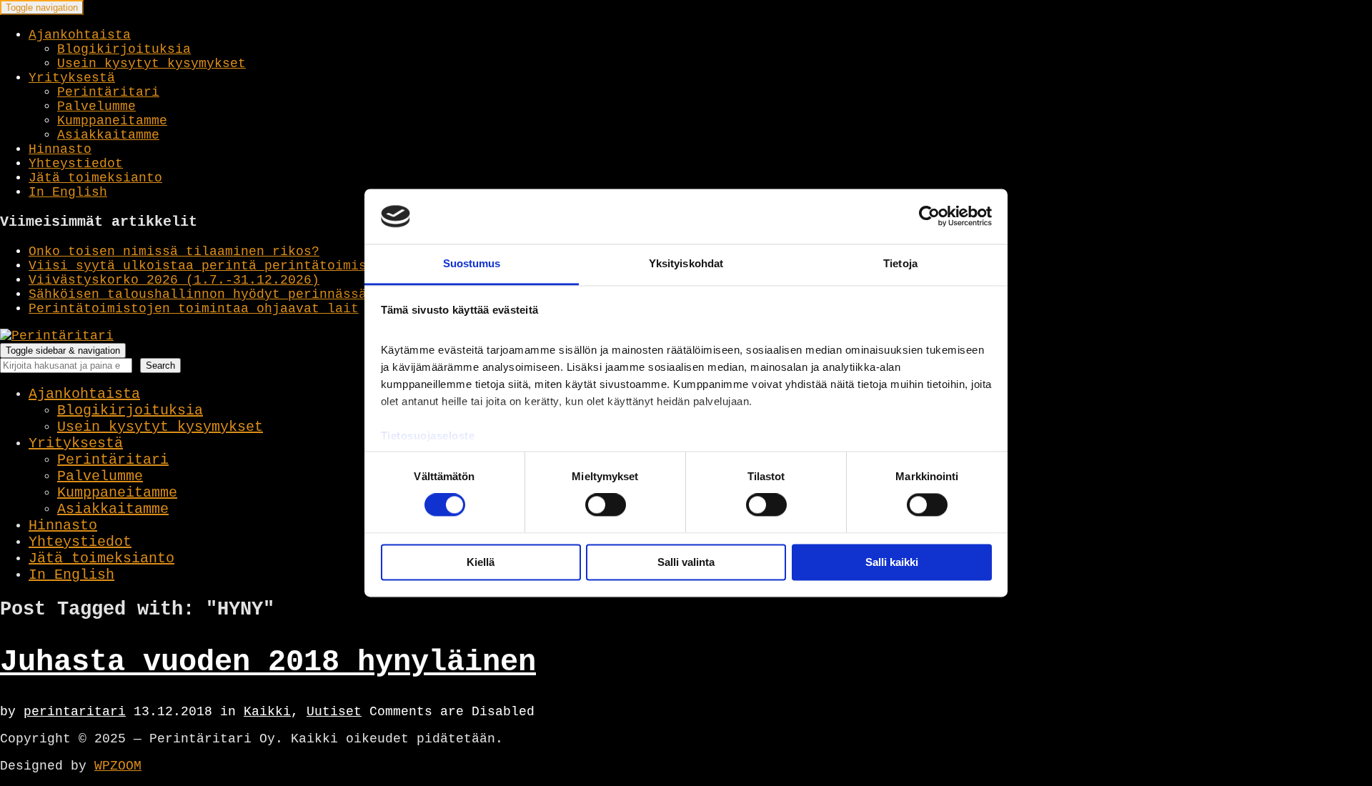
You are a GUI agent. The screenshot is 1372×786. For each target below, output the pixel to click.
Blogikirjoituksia (124, 49)
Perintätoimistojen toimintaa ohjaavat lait (194, 309)
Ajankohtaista (80, 35)
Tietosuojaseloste (428, 435)
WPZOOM (117, 766)
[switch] (605, 505)
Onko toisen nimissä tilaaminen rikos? (174, 251)
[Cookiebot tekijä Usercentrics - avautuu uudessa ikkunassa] (929, 216)
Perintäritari (108, 92)
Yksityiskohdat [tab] (686, 263)
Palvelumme (96, 106)
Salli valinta (686, 562)
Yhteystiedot (76, 163)
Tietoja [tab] (900, 263)
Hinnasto (60, 149)
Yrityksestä (72, 78)
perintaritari (75, 712)
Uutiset (334, 712)
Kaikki (267, 712)
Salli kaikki (891, 562)
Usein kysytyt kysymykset (151, 63)
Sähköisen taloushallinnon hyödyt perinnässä (198, 294)
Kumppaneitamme (112, 121)
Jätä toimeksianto (95, 178)
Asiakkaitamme (108, 135)
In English (68, 192)
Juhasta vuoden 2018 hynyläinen (268, 662)
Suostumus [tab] (472, 263)
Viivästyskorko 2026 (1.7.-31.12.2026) (174, 280)
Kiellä (480, 562)
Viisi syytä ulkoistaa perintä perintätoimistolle (217, 266)
